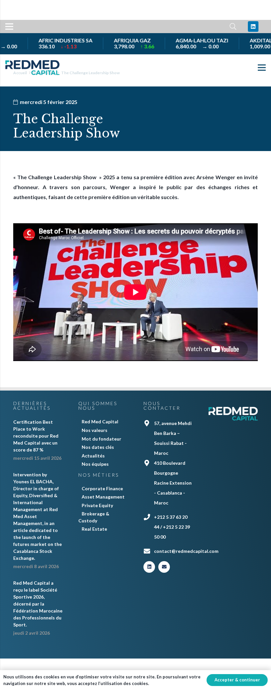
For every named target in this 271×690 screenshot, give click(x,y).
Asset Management (103, 497)
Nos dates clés (98, 447)
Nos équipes (95, 464)
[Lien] (32, 67)
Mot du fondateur (101, 439)
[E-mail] (164, 567)
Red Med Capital (100, 421)
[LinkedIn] (253, 26)
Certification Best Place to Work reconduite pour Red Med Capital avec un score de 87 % (35, 435)
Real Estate (94, 529)
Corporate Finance (102, 488)
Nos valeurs (94, 430)
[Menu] (9, 26)
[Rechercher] (233, 26)
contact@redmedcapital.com (186, 551)
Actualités (93, 455)
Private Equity (97, 505)
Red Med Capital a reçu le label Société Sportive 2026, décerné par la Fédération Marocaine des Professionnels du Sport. (37, 603)
